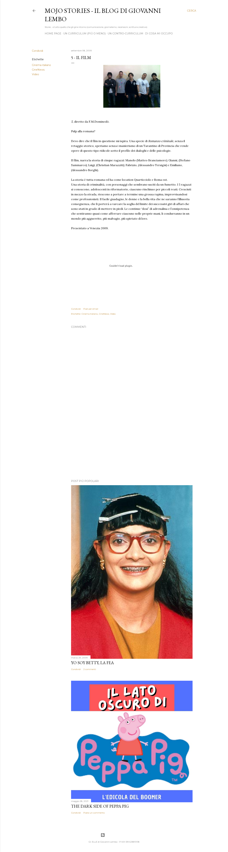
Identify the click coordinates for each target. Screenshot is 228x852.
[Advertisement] (132, 446)
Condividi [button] (37, 50)
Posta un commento (94, 812)
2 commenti (89, 669)
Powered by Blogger (116, 835)
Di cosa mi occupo (159, 33)
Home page (53, 33)
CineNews (38, 69)
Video (35, 74)
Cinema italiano (41, 65)
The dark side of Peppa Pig (100, 806)
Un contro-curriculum (125, 33)
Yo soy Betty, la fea (92, 662)
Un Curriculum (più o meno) (84, 33)
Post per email (90, 308)
